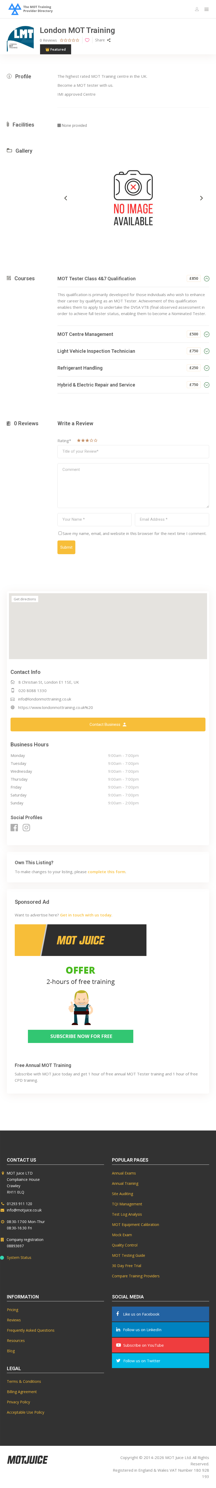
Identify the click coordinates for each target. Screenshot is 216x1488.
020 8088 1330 (32, 690)
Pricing (12, 1309)
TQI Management (127, 1203)
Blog (11, 1350)
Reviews (14, 1319)
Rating (64, 440)
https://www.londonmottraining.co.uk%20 (55, 707)
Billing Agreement (22, 1391)
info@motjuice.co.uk (24, 1209)
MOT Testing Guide (128, 1255)
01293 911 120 (19, 1203)
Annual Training (125, 1183)
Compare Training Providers (136, 1275)
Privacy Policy (18, 1401)
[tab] (133, 278)
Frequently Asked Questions (31, 1330)
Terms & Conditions (24, 1381)
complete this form (106, 871)
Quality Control (125, 1245)
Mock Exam (122, 1234)
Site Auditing (122, 1193)
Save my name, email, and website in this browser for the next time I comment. (135, 533)
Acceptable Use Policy (25, 1412)
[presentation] (65, 197)
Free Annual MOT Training (43, 1065)
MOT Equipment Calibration (135, 1224)
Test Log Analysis (127, 1214)
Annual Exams (124, 1173)
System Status (19, 1257)
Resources (16, 1340)
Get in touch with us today (85, 914)
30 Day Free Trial (126, 1265)
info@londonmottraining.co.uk (44, 699)
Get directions (25, 599)
